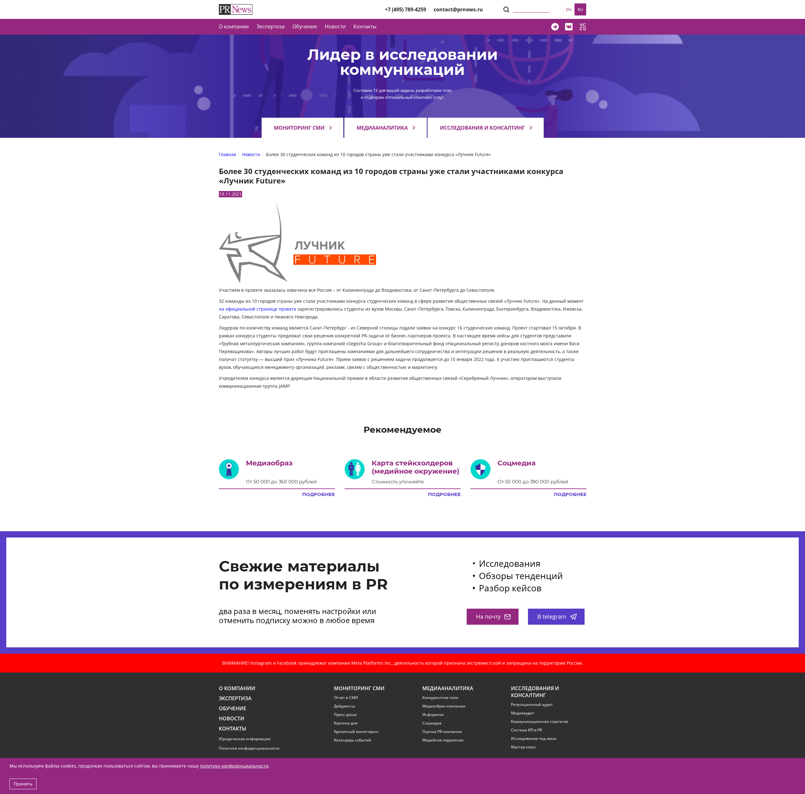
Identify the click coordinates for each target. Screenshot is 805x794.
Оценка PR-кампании (442, 731)
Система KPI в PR (526, 730)
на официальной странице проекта (257, 309)
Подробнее (318, 494)
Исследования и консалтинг (482, 127)
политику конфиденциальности (234, 766)
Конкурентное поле (440, 697)
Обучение (304, 26)
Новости (335, 26)
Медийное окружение (443, 740)
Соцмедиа (431, 723)
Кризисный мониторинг (356, 731)
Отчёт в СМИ (346, 697)
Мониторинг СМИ (299, 127)
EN (568, 9)
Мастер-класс (523, 747)
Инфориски (433, 714)
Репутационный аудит (532, 704)
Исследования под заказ (534, 738)
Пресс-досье (345, 714)
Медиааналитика (382, 127)
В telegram (551, 616)
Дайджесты (344, 706)
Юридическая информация (244, 738)
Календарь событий (352, 740)
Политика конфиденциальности (249, 748)
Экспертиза (235, 698)
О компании (234, 26)
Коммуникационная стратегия (539, 721)
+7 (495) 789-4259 (405, 9)
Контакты (364, 26)
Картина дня (346, 723)
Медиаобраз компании (443, 706)
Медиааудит (522, 713)
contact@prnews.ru (458, 9)
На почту (488, 616)
